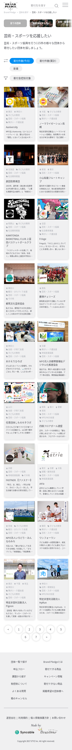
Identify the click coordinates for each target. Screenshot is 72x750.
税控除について (19, 684)
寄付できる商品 (53, 669)
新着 (15, 68)
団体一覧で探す (19, 662)
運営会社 (11, 718)
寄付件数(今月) (21, 61)
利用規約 (23, 718)
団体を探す (24, 12)
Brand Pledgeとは (53, 662)
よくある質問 (19, 691)
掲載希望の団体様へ (53, 691)
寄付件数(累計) (48, 61)
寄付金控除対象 (22, 78)
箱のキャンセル (19, 698)
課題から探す (19, 676)
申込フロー (19, 669)
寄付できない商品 (53, 684)
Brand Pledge (10, 12)
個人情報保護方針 (40, 718)
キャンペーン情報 (53, 676)
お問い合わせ (59, 718)
